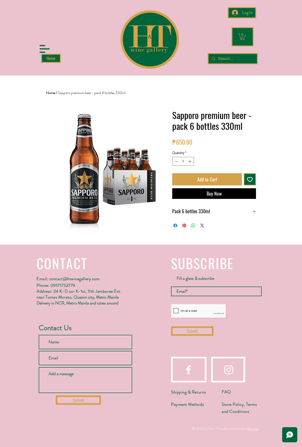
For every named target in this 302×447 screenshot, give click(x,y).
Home (50, 92)
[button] (45, 49)
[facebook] (188, 370)
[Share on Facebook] (175, 225)
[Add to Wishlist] (250, 179)
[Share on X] (202, 225)
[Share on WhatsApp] (193, 225)
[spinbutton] (183, 161)
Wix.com (253, 428)
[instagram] (229, 370)
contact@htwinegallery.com (74, 279)
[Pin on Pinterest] (184, 225)
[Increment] (190, 161)
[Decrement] (176, 161)
